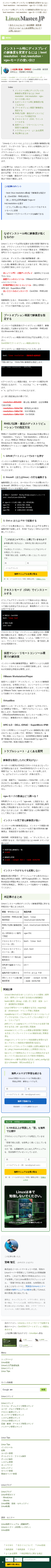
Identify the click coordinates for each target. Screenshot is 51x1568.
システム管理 (7, 1461)
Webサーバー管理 (9, 1473)
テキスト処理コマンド (10, 1411)
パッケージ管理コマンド (11, 1426)
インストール (7, 1447)
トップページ (7, 1359)
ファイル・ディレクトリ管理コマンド (17, 1405)
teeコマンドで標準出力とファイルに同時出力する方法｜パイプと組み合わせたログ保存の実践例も (27, 1054)
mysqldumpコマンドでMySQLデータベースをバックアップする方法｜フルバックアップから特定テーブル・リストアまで (27, 1017)
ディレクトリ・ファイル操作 (13, 1456)
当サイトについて (17, 24)
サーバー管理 (7, 1470)
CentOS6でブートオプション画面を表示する (20, 343)
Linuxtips (4, 79)
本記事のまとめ (21, 133)
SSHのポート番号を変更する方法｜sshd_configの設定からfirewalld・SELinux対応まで (27, 1061)
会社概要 (30, 24)
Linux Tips (5, 1371)
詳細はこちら (40, 579)
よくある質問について (31, 27)
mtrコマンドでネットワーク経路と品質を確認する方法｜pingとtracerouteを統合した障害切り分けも (27, 1047)
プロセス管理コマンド (10, 1420)
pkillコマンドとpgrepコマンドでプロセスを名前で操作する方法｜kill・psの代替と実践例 (27, 1025)
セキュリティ (7, 1467)
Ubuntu (6, 1500)
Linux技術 (5, 1362)
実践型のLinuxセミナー (35, 1286)
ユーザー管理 (7, 1453)
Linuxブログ (6, 1491)
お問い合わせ (14, 30)
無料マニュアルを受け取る (25, 574)
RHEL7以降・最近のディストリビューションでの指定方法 (29, 114)
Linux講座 (5, 1529)
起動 (3, 1450)
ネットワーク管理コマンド (12, 1414)
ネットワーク (7, 1464)
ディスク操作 (7, 1459)
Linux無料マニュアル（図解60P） (15, 1523)
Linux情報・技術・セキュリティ (15, 1503)
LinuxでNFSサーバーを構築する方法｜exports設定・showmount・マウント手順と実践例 (25, 1009)
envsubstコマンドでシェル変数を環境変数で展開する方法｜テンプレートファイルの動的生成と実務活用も (27, 1033)
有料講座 (21, 1549)
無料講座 (9, 1549)
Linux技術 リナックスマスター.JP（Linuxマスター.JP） (26, 77)
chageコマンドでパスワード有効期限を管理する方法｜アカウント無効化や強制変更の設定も (26, 1041)
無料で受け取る (13, 1564)
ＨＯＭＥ (4, 77)
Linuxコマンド (7, 1368)
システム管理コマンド (10, 1417)
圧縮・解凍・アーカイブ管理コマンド (17, 1423)
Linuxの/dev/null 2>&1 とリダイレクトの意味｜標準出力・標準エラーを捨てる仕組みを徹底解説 (27, 996)
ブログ (32, 1549)
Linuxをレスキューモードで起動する (33, 1322)
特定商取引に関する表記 (31, 1553)
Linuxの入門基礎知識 (10, 1365)
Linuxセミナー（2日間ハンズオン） (16, 1526)
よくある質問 (11, 1553)
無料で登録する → (25, 1101)
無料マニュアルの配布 (21, 1289)
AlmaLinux (7, 1497)
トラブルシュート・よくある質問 (29, 130)
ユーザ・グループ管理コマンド (14, 1408)
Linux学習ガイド (8, 1494)
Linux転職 (5, 1506)
